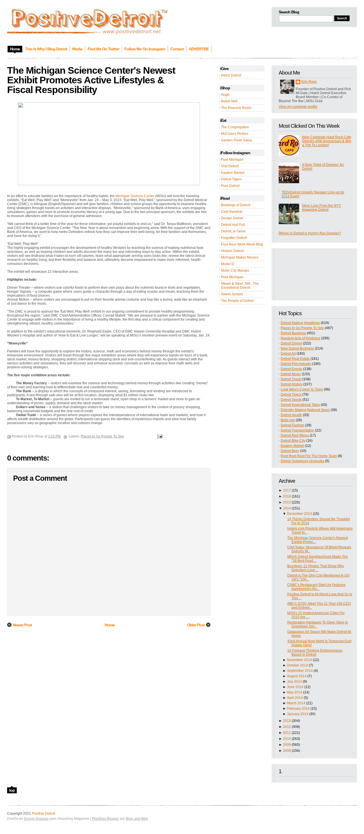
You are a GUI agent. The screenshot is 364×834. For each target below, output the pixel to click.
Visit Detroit (230, 166)
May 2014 (294, 692)
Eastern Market (232, 173)
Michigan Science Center (134, 196)
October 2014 (297, 665)
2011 (287, 733)
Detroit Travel (291, 379)
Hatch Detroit (231, 75)
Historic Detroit (232, 251)
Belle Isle (288, 420)
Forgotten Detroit (234, 238)
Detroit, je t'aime (233, 231)
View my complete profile (298, 107)
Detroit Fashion (292, 425)
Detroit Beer (290, 451)
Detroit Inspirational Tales (300, 405)
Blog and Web (137, 819)
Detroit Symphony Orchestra (302, 461)
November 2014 (299, 660)
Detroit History (292, 384)
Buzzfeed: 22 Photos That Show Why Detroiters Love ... (315, 568)
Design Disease (36, 819)
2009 (287, 745)
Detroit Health (291, 415)
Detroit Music (291, 374)
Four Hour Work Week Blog (242, 244)
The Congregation (235, 127)
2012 (287, 727)
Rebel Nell (229, 101)
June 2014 (295, 687)
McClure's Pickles (234, 134)
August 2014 (297, 676)
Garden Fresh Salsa (236, 140)
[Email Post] (159, 436)
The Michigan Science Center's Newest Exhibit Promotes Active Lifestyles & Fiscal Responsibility (91, 80)
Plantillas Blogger (105, 819)
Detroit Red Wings (295, 435)
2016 (287, 496)
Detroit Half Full (233, 225)
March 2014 (296, 703)
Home (110, 625)
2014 (287, 508)
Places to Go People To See (302, 328)
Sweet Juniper (232, 294)
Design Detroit (232, 218)
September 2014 (300, 671)
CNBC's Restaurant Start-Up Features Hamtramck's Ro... (316, 587)
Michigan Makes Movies (239, 257)
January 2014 (297, 714)
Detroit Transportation (297, 430)
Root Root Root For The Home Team (309, 456)
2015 (287, 502)
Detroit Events (291, 369)
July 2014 (294, 682)
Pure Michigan (232, 160)
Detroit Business (293, 333)
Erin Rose (309, 82)
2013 (287, 721)
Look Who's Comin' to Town (302, 389)
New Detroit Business (297, 348)
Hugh (225, 95)
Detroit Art (288, 354)
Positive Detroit (43, 814)
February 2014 (298, 709)
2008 (287, 751)
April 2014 (295, 698)
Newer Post (22, 625)
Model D (227, 264)
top (12, 790)
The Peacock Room (236, 108)
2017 (287, 490)
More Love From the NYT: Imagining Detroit (321, 208)
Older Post (196, 625)
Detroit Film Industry (296, 364)
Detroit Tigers (231, 179)
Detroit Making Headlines (300, 323)
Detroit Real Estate (295, 359)
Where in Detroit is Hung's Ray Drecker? (310, 233)
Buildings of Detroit (235, 205)
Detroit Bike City (293, 441)
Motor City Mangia (235, 271)
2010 (287, 739)
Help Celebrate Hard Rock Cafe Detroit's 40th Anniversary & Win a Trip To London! (326, 141)
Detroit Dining (291, 343)
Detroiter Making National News (305, 410)
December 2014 (299, 514)
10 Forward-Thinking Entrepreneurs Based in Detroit (314, 653)
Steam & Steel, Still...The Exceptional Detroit (240, 286)
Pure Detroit (230, 186)
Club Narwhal (231, 212)
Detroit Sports (291, 400)
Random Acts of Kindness (300, 338)
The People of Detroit (237, 301)
